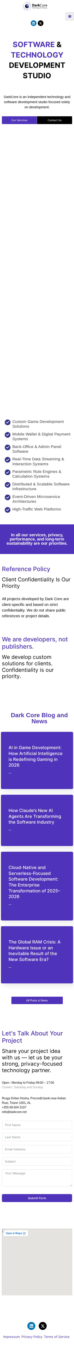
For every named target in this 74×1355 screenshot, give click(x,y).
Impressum (11, 1337)
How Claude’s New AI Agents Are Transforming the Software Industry (35, 816)
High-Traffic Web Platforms (36, 509)
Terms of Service (56, 1337)
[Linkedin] (33, 23)
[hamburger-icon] (69, 16)
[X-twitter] (40, 23)
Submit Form (37, 1198)
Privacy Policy (31, 1337)
